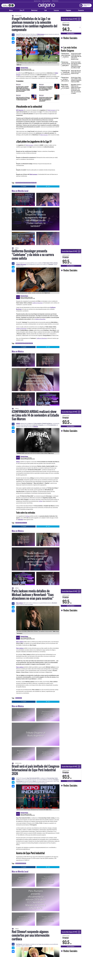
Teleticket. (35, 426)
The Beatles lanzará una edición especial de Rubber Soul (48, 753)
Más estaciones (55, 0)
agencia (32, 182)
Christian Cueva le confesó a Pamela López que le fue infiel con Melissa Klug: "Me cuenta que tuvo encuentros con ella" (76, 56)
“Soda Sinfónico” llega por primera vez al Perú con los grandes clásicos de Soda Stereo (23, 399)
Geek (45, 10)
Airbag (40, 501)
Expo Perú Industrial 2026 (21, 863)
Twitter (48, 186)
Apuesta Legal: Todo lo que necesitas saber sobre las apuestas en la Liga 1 (76, 72)
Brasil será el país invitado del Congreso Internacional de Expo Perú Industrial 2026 (23, 199)
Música (11, 10)
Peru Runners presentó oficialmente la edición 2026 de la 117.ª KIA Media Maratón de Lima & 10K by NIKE (23, 238)
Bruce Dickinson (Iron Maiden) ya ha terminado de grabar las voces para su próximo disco (48, 578)
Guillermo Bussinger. (40, 319)
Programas (68, 10)
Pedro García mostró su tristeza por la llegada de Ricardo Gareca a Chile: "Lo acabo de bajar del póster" (23, 98)
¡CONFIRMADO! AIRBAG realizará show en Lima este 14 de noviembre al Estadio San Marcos (23, 360)
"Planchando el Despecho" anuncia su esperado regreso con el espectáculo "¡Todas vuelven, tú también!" (36, 218)
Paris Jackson (19, 603)
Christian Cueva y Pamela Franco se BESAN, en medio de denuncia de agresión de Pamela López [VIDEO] (76, 79)
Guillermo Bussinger (21, 264)
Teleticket (20, 519)
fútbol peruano (40, 34)
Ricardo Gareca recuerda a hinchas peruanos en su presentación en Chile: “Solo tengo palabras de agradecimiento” (45, 99)
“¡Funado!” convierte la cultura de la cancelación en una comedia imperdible (47, 919)
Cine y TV (22, 10)
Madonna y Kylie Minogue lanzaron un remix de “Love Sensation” (48, 199)
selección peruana (26, 182)
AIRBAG (17, 522)
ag (35, 182)
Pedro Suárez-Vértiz (28, 343)
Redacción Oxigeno (24, 67)
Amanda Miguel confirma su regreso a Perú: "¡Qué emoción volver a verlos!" (48, 238)
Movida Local (18, 15)
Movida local (34, 10)
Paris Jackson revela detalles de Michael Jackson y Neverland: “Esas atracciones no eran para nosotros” (48, 360)
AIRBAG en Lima (23, 522)
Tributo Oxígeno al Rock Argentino (48, 398)
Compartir (24, 186)
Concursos (56, 10)
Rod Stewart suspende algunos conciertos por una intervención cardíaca (35, 379)
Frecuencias (81, 10)
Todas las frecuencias (70, 33)
